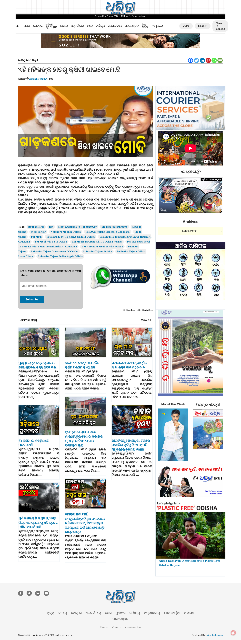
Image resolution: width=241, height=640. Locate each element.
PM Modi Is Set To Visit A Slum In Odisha (71, 236)
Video (186, 25)
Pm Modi (36, 236)
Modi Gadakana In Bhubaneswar (77, 226)
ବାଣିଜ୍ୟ (100, 25)
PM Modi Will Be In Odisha (51, 241)
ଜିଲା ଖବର (145, 26)
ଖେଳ (90, 25)
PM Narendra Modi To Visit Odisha (102, 246)
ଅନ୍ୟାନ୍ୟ (157, 25)
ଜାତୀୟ (64, 25)
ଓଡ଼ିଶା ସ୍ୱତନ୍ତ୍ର (51, 26)
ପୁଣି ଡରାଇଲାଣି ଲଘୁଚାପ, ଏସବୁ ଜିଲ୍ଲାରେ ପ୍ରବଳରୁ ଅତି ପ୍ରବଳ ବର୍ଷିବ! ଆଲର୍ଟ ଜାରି (38, 522)
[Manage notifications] (233, 632)
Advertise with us (132, 627)
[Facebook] (190, 60)
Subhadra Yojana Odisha (97, 251)
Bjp (51, 226)
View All (146, 319)
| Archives (142, 16)
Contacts (116, 627)
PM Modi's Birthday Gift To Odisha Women (97, 241)
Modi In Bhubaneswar (114, 226)
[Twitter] (196, 60)
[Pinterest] (208, 60)
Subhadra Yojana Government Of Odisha (54, 251)
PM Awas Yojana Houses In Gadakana (108, 231)
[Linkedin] (202, 60)
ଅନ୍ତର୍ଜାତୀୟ (77, 25)
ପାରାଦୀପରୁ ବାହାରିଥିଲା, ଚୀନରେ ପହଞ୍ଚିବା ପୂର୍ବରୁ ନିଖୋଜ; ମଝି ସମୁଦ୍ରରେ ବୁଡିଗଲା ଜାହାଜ (131, 445)
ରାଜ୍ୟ (27, 25)
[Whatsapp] (214, 60)
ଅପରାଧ (189, 613)
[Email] (220, 60)
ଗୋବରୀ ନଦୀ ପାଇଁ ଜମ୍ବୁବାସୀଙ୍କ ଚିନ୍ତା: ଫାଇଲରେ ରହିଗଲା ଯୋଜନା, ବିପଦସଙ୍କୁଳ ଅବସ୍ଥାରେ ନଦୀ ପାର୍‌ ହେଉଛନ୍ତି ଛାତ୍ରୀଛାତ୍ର (85, 523)
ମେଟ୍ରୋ (38, 25)
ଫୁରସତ (120, 613)
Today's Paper (130, 16)
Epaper (202, 25)
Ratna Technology (214, 635)
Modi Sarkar (38, 231)
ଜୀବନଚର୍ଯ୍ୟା (172, 613)
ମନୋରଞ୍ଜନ (132, 25)
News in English (220, 26)
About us (104, 627)
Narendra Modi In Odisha (66, 231)
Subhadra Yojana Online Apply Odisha (60, 256)
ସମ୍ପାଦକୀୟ (115, 25)
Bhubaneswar (36, 226)
